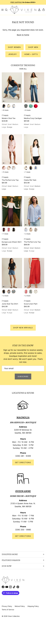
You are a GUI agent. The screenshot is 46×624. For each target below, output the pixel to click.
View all (23, 69)
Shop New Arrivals (23, 328)
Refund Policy (20, 606)
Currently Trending (23, 65)
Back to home (23, 35)
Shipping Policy (33, 606)
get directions (23, 536)
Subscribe (23, 376)
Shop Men (33, 47)
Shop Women (14, 47)
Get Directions (23, 462)
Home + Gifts (31, 54)
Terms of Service (8, 610)
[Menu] (2, 9)
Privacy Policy (7, 606)
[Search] (7, 9)
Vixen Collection (14, 616)
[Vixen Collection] (23, 10)
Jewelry (12, 54)
